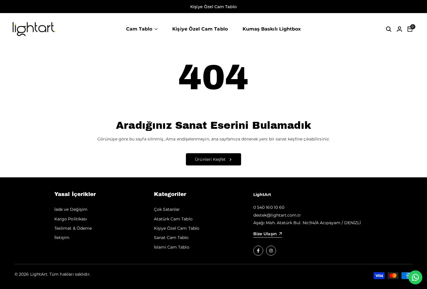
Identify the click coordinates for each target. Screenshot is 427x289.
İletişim (62, 237)
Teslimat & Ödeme (73, 228)
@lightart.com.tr (284, 215)
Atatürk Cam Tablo (173, 219)
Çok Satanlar (167, 209)
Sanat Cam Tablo (171, 237)
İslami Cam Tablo (171, 247)
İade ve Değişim (70, 209)
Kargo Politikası (70, 219)
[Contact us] (415, 277)
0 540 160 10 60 (268, 207)
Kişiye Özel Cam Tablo (176, 228)
